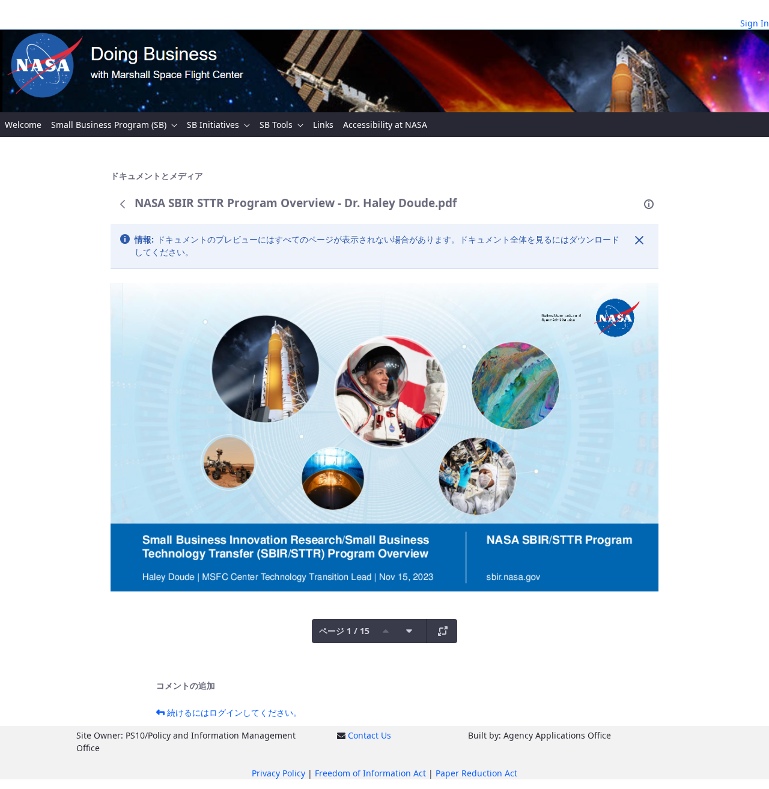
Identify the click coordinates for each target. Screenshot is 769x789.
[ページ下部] (409, 631)
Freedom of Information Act (370, 773)
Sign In (754, 23)
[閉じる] (639, 240)
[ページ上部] (386, 631)
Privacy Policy (278, 773)
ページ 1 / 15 (344, 630)
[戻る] (123, 204)
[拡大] (443, 631)
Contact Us (369, 735)
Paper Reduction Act (476, 773)
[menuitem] (23, 124)
